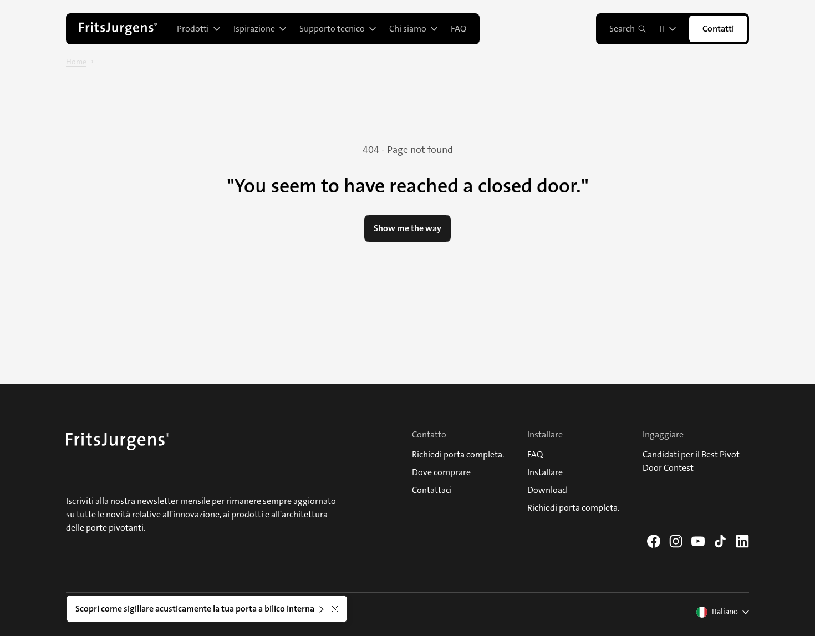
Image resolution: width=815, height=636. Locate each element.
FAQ (458, 28)
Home (76, 62)
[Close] (335, 609)
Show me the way (407, 228)
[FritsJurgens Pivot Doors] (118, 28)
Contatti (718, 28)
